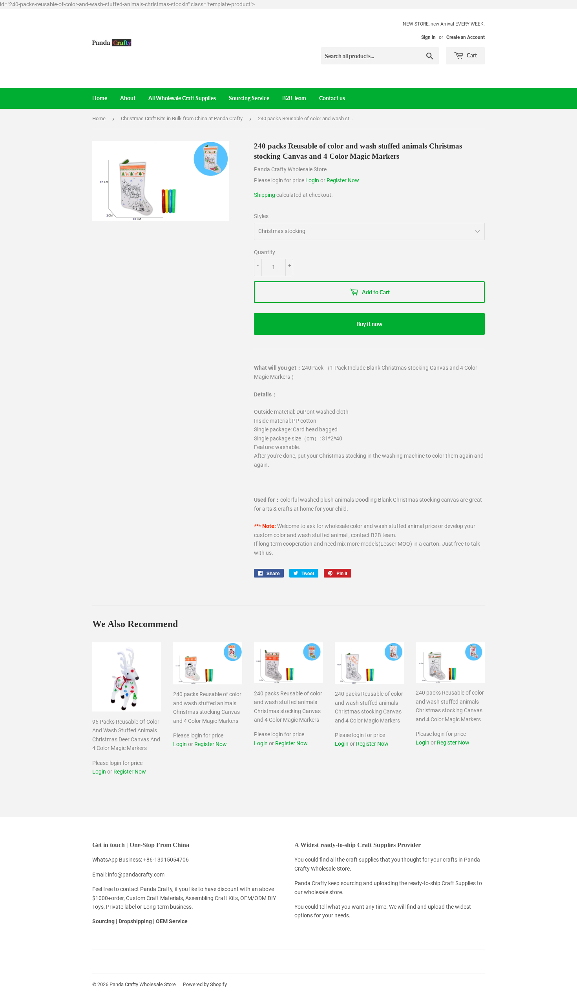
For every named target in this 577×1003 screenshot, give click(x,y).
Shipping (264, 195)
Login (312, 180)
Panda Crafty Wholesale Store (143, 984)
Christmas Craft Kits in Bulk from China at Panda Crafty (182, 118)
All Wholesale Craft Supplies (182, 98)
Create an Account (465, 37)
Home (99, 98)
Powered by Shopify (205, 984)
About (127, 98)
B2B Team (294, 98)
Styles (261, 216)
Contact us (332, 98)
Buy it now (369, 324)
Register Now (343, 180)
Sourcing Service (249, 98)
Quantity (264, 252)
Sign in (428, 37)
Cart (471, 55)
